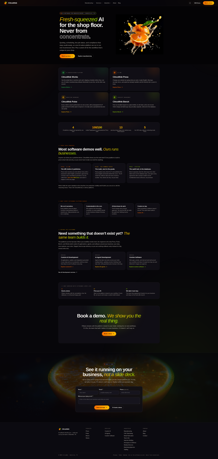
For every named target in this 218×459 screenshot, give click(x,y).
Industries (107, 3)
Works (87, 438)
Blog (119, 3)
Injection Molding (128, 440)
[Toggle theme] (190, 3)
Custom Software (110, 435)
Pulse (87, 433)
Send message (100, 407)
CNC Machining (128, 433)
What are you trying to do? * (85, 396)
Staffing (126, 449)
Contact (145, 435)
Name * (80, 389)
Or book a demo (117, 407)
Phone (124, 389)
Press (87, 431)
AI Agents (107, 433)
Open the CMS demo (73, 177)
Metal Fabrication (128, 435)
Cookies (125, 455)
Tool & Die (127, 438)
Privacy (115, 455)
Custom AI (108, 431)
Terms (120, 455)
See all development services (66, 272)
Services (98, 3)
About (114, 3)
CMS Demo (197, 3)
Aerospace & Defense (130, 442)
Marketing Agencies (129, 447)
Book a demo (208, 3)
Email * (101, 389)
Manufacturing (89, 3)
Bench (87, 435)
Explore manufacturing (85, 56)
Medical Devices (128, 445)
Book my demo (66, 56)
